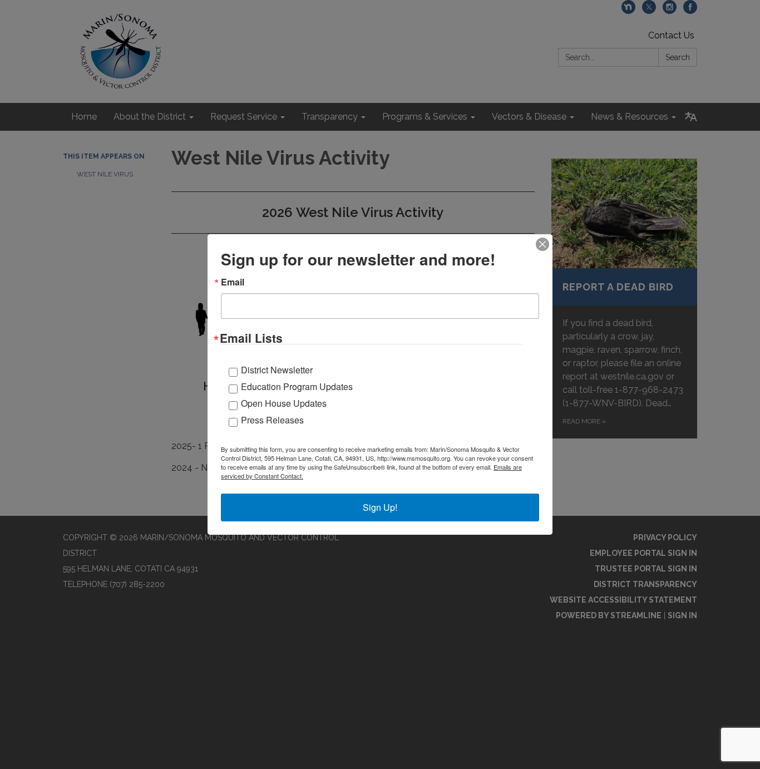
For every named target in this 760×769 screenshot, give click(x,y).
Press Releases (272, 419)
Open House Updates (284, 403)
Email (232, 282)
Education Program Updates (297, 386)
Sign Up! (380, 507)
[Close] (542, 244)
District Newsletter (277, 369)
